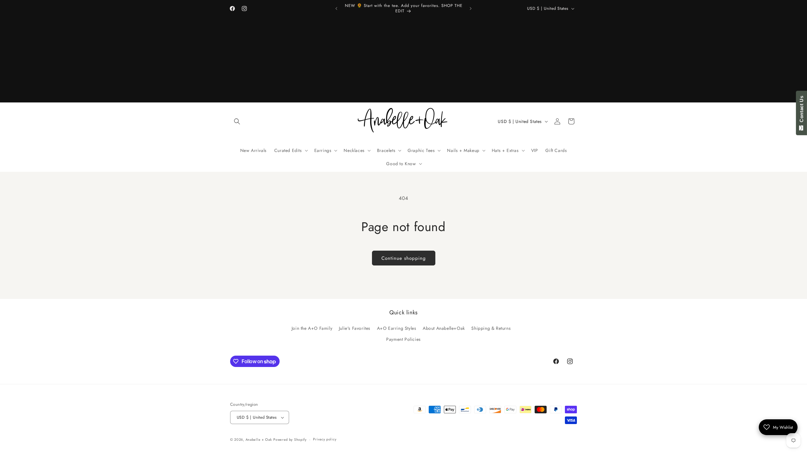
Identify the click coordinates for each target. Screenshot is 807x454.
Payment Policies (403, 339)
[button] (237, 121)
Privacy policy (324, 439)
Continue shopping (403, 258)
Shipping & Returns (491, 328)
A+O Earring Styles (396, 328)
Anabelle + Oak (259, 439)
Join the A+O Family (312, 328)
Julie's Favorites (354, 328)
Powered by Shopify (290, 439)
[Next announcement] (471, 9)
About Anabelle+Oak (444, 328)
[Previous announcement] (336, 9)
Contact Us (801, 110)
